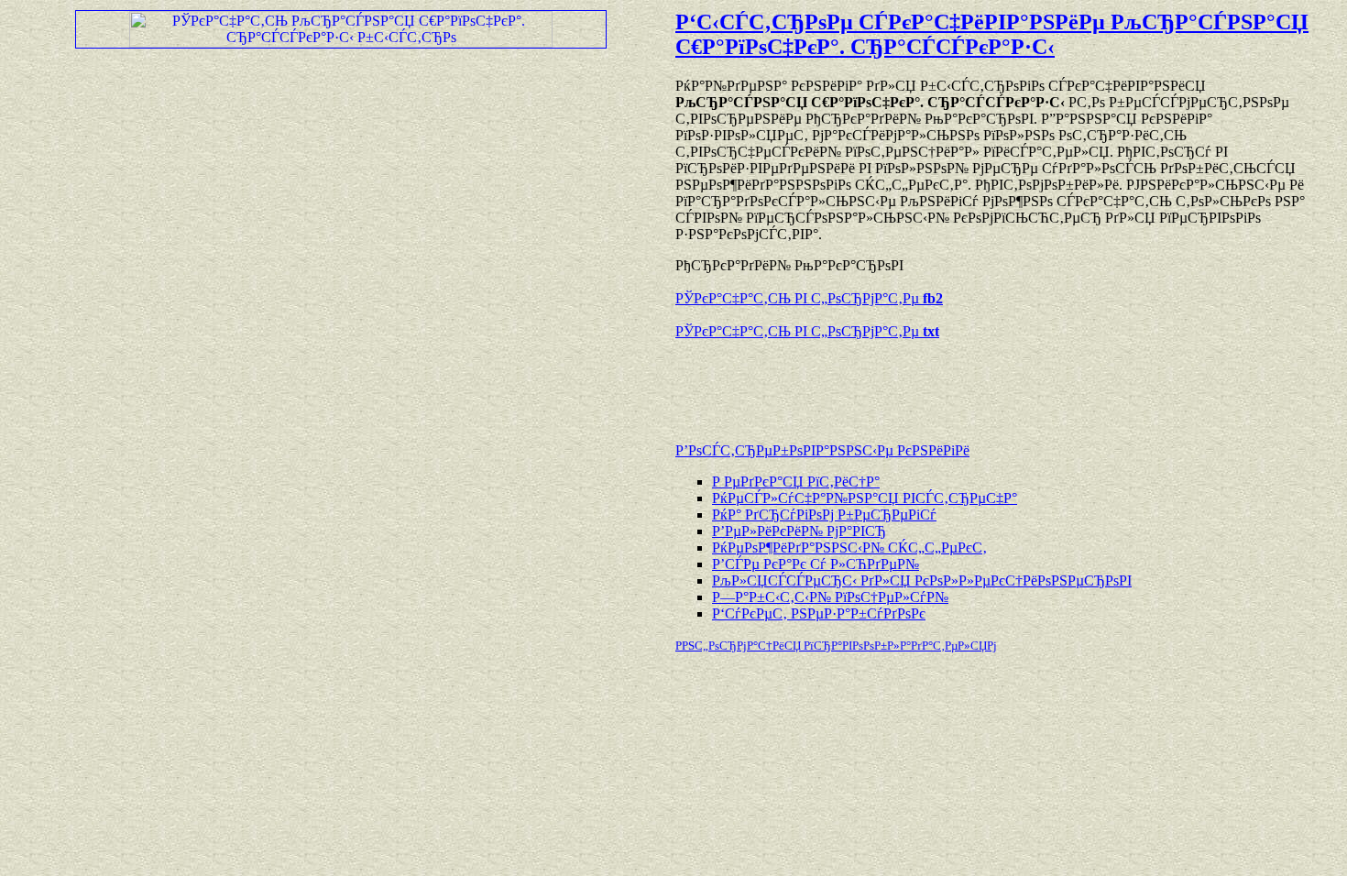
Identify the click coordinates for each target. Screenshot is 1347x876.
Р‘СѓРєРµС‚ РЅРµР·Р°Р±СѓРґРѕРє (818, 613)
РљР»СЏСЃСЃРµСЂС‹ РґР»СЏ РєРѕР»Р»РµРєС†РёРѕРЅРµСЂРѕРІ (922, 580)
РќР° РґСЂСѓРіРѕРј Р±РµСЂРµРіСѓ (824, 514)
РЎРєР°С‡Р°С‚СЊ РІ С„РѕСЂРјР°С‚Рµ (809, 298)
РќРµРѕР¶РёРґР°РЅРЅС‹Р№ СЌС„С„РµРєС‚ (849, 547)
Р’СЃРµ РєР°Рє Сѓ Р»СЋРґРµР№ (815, 564)
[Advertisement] (889, 382)
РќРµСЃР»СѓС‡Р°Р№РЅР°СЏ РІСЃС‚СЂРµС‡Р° (864, 498)
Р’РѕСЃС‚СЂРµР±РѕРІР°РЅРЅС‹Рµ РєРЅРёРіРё (822, 450)
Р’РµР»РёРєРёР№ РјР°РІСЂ (799, 531)
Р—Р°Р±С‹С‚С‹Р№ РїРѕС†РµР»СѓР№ (830, 597)
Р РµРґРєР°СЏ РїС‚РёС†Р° (796, 481)
